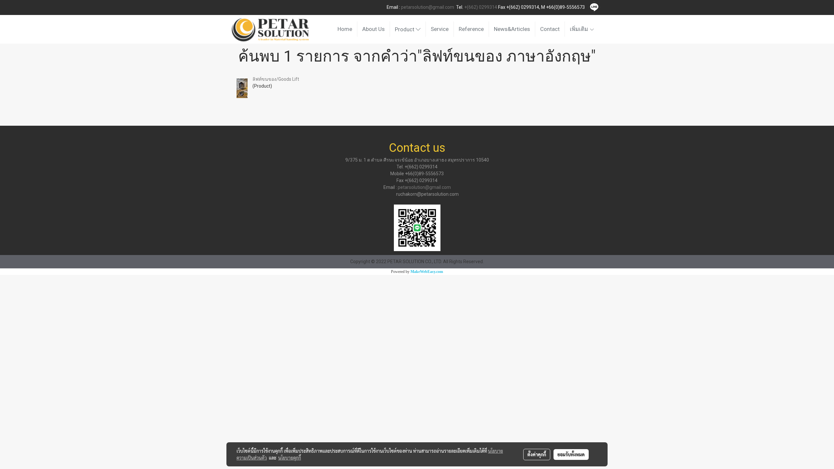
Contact (550, 29)
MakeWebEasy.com (426, 271)
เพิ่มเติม (579, 29)
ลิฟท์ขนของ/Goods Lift (275, 79)
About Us (373, 29)
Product (405, 29)
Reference (471, 29)
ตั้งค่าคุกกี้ (536, 454)
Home (345, 29)
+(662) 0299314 (480, 7)
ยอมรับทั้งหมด (571, 454)
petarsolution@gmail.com (427, 7)
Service (440, 29)
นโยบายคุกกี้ (289, 458)
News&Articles (512, 29)
